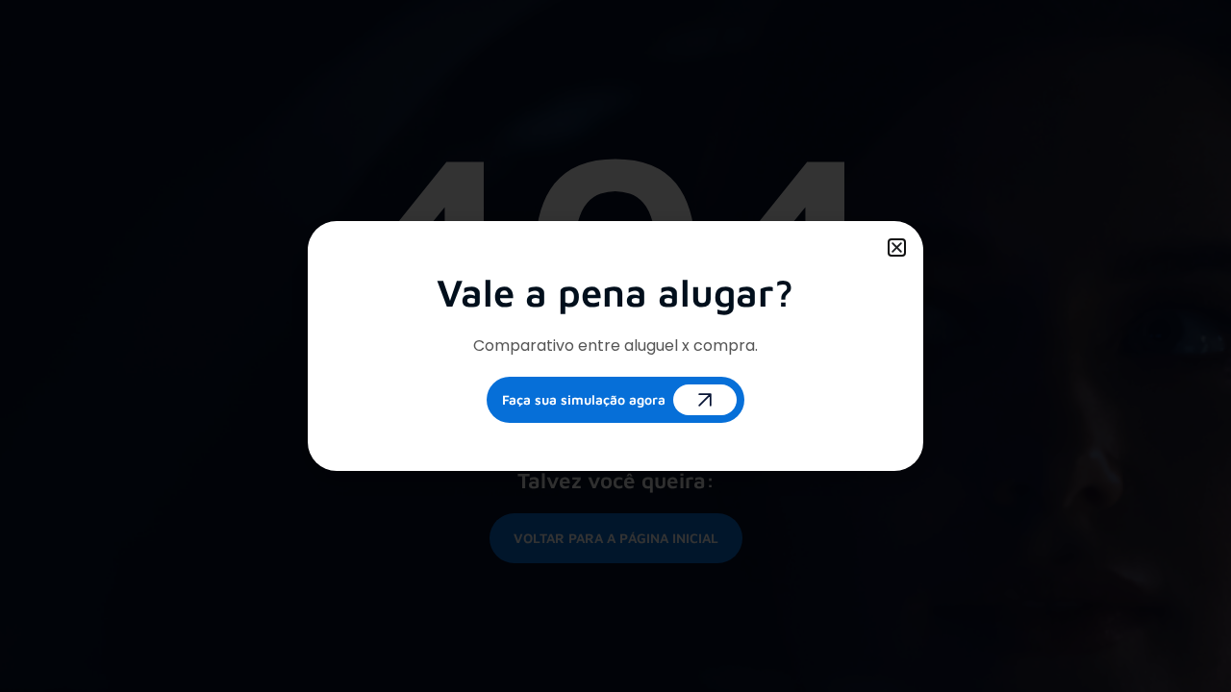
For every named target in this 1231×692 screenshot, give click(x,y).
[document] (615, 346)
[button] (897, 247)
